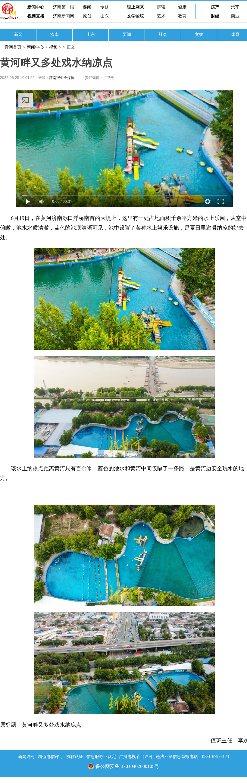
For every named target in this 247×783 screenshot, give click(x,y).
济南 (54, 34)
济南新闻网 (63, 16)
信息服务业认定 (101, 756)
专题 (104, 7)
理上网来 (135, 7)
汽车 (235, 7)
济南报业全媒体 (61, 78)
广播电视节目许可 (136, 756)
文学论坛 (135, 16)
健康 (182, 7)
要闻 (87, 7)
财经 (215, 16)
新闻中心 (35, 7)
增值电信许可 (50, 756)
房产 (215, 7)
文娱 (199, 34)
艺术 (161, 16)
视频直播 (35, 16)
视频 (53, 47)
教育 (182, 16)
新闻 (18, 34)
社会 (163, 34)
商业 (235, 16)
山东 (104, 16)
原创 (87, 16)
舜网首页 (13, 47)
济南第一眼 (63, 7)
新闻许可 (26, 756)
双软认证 (74, 756)
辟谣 (161, 7)
